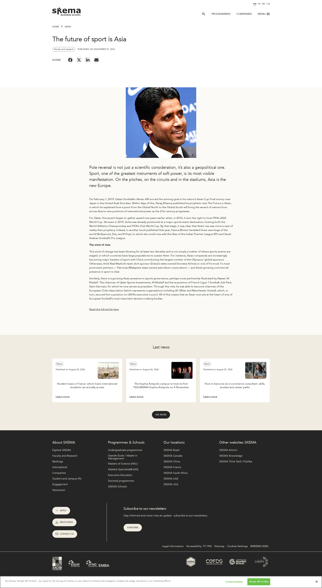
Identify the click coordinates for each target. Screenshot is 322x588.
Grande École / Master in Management (122, 457)
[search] (203, 13)
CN (268, 3)
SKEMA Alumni (228, 450)
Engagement (60, 484)
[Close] (316, 581)
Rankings (57, 461)
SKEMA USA (171, 484)
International (59, 467)
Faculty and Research (64, 456)
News (68, 26)
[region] (161, 582)
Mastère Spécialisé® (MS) (123, 469)
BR (263, 3)
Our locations (174, 442)
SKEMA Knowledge (231, 456)
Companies (244, 14)
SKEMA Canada (173, 456)
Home (55, 26)
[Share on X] (79, 60)
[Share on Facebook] (70, 60)
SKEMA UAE (171, 479)
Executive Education (120, 475)
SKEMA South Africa (175, 473)
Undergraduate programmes (125, 450)
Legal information (173, 546)
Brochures (66, 522)
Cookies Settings (234, 581)
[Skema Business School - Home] (66, 12)
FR (259, 3)
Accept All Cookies (258, 581)
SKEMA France (172, 467)
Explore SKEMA (61, 450)
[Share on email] (96, 60)
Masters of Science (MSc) (123, 464)
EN (254, 3)
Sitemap (219, 546)
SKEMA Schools (117, 486)
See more (161, 414)
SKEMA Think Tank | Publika (235, 461)
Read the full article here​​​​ (104, 309)
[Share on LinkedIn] (87, 60)
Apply (63, 510)
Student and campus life (66, 479)
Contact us (67, 533)
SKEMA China (172, 461)
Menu (262, 14)
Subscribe (132, 527)
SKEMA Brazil (171, 450)
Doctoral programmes (121, 481)
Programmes (220, 14)
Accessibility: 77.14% (199, 546)
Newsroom (58, 490)
